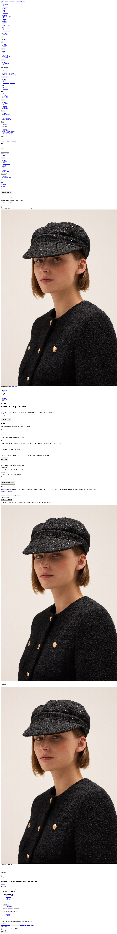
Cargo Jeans (5, 89)
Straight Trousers (6, 118)
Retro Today (6, 55)
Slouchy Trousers (7, 116)
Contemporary (6, 45)
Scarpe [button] (4, 23)
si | (3, 923)
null (1, 37)
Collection (5, 57)
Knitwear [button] (5, 21)
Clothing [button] (5, 5)
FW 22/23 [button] (5, 13)
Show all (5, 39)
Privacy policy (31, 925)
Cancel (6, 932)
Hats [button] (4, 28)
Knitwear (2, 99)
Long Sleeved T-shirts (8, 132)
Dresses (2, 60)
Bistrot (4, 46)
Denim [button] (4, 19)
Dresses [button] (5, 15)
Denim (2, 85)
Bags (2, 136)
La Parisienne (6, 52)
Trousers (3, 110)
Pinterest (8, 915)
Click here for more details (6, 491)
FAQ (7, 898)
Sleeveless (5, 108)
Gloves (2, 148)
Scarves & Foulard (4, 153)
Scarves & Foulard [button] (7, 31)
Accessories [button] (5, 7)
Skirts (2, 91)
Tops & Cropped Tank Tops (9, 131)
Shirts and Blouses (5, 67)
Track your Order (9, 895)
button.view (14, 386)
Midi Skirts (5, 96)
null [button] (4, 10)
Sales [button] (4, 8)
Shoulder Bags (6, 139)
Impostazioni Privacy (15, 925)
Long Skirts (5, 95)
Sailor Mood (6, 54)
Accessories (3, 173)
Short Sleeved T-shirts (8, 133)
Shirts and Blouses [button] (7, 16)
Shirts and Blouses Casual (8, 73)
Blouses (5, 70)
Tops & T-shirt (4, 126)
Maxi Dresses (6, 64)
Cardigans (5, 103)
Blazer (4, 80)
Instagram (8, 914)
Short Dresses (6, 63)
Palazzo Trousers (6, 114)
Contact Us (8, 897)
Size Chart (8, 899)
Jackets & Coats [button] (6, 17)
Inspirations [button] (5, 4)
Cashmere (5, 104)
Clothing (2, 158)
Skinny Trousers (6, 115)
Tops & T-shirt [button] (6, 25)
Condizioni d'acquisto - (5, 925)
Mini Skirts (5, 97)
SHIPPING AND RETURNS (6, 499)
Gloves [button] (4, 29)
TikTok (7, 916)
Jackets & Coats (4, 76)
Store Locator (9, 906)
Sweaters (5, 106)
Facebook (8, 913)
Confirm (2, 932)
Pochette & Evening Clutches (9, 141)
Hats (2, 143)
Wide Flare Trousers (7, 119)
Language (4, 931)
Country (4, 930)
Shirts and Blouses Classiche (9, 74)
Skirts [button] (4, 20)
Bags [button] (4, 27)
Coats (4, 81)
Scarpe (2, 121)
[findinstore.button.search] (1, 876)
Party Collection (6, 56)
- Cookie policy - (24, 925)
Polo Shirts (5, 130)
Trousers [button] (5, 22)
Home (4, 389)
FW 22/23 (3, 49)
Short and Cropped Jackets (9, 83)
